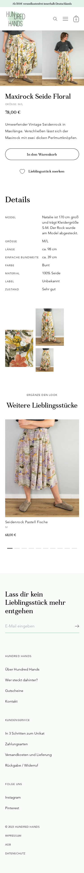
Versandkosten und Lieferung (28, 755)
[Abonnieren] (77, 626)
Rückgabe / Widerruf (21, 765)
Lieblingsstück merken (46, 171)
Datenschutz (15, 853)
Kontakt (11, 701)
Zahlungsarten (16, 744)
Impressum (13, 835)
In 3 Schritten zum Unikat (24, 733)
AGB (8, 844)
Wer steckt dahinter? (21, 680)
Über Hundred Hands (22, 669)
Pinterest (12, 808)
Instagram (13, 797)
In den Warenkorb (42, 154)
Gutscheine (14, 691)
